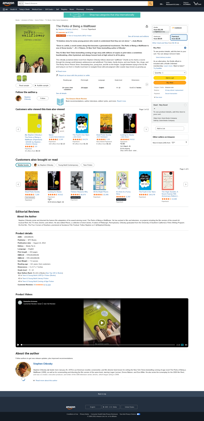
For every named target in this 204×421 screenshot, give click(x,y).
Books (18, 20)
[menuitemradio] (182, 345)
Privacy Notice (84, 414)
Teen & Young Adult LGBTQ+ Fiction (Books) (39, 275)
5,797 (128, 197)
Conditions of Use (72, 414)
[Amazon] (8, 3)
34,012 (60, 195)
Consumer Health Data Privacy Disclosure (104, 414)
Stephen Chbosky (65, 29)
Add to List (161, 128)
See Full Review (49, 304)
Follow (42, 98)
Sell (57, 9)
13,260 (174, 199)
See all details (61, 93)
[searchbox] (86, 3)
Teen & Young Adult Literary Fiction (35, 278)
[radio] (160, 29)
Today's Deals (24, 9)
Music (72, 9)
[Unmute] (186, 344)
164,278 (152, 195)
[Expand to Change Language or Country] (162, 4)
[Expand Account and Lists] (180, 4)
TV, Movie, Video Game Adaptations (56, 20)
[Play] (17, 345)
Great (40, 304)
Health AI (13, 9)
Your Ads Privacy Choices (128, 414)
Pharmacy (80, 9)
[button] (5, 9)
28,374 (83, 195)
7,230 (37, 195)
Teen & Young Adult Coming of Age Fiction (38, 281)
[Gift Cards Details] (53, 9)
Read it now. (121, 101)
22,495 (105, 195)
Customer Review (30, 304)
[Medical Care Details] (42, 9)
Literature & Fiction (27, 20)
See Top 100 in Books (54, 273)
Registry (64, 9)
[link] (34, 138)
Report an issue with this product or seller (74, 75)
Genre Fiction (39, 20)
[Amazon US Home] (70, 407)
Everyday (89, 9)
